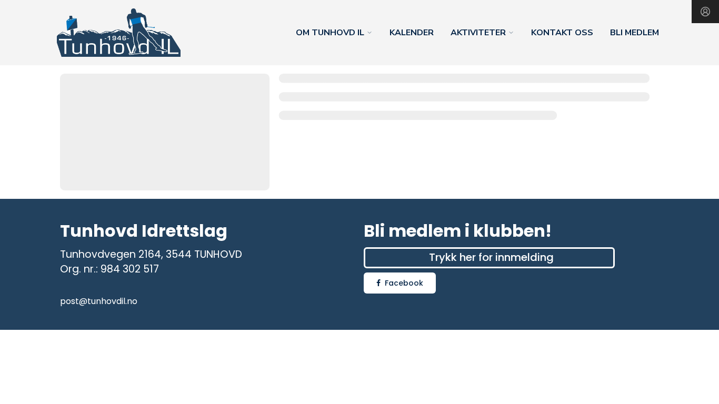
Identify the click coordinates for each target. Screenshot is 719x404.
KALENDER (412, 32)
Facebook (404, 283)
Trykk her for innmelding (491, 257)
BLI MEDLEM (634, 32)
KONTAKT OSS (562, 32)
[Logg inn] (705, 11)
